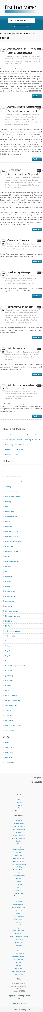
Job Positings (36, 59)
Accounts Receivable (25, 312)
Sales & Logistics (11, 696)
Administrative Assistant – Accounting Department (22, 440)
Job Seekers (9, 762)
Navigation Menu (21, 20)
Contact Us (9, 752)
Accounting (34, 310)
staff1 (18, 56)
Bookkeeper (9, 511)
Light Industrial (10, 596)
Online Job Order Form (19, 1003)
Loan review (9, 601)
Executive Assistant (12, 394)
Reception (17, 64)
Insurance (8, 249)
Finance (12, 320)
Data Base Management (13, 541)
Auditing (8, 487)
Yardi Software (10, 730)
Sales (33, 283)
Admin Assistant (17, 348)
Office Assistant (25, 61)
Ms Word (8, 185)
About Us (8, 747)
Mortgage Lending (11, 611)
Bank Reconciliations (12, 497)
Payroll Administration (12, 124)
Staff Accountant (11, 705)
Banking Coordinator (20, 306)
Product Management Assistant (16, 666)
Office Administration (12, 61)
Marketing (8, 281)
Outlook (18, 283)
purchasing (9, 187)
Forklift (7, 571)
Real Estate (9, 64)
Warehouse (9, 720)
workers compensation (13, 725)
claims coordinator (11, 517)
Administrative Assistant (22, 385)
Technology (9, 715)
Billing (25, 315)
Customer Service (24, 59)
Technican (8, 710)
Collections (32, 315)
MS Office (25, 119)
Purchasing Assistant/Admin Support (18, 445)
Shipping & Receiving (12, 700)
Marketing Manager (19, 272)
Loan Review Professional (14, 450)
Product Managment (12, 671)
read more (37, 96)
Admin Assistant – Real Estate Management (20, 435)
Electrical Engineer (11, 551)
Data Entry (15, 182)
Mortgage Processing (12, 616)
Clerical (15, 59)
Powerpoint (26, 283)
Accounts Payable (11, 312)
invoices (19, 320)
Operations (36, 61)
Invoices (8, 586)
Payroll (38, 122)
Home (7, 742)
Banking (19, 315)
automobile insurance (12, 492)
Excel (21, 182)
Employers (9, 757)
